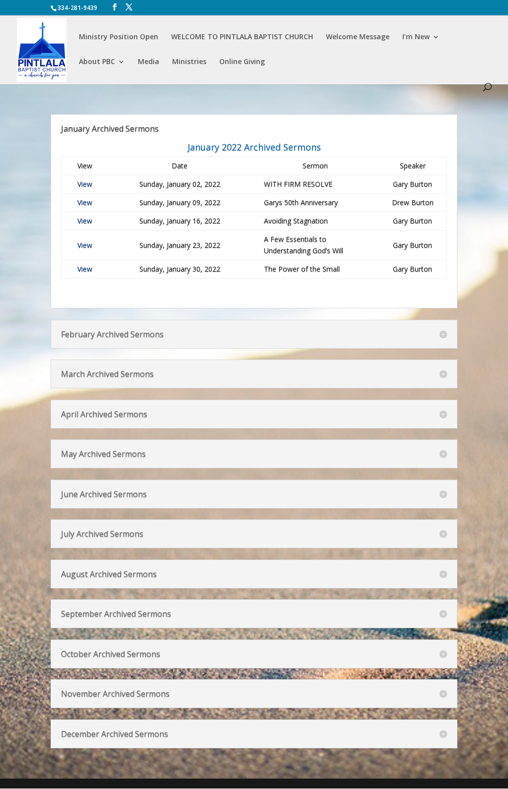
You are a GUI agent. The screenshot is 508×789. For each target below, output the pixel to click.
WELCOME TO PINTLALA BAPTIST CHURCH (242, 37)
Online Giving (242, 62)
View (84, 184)
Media (148, 62)
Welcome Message (357, 37)
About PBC (97, 62)
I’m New (416, 37)
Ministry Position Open (118, 37)
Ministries (189, 62)
